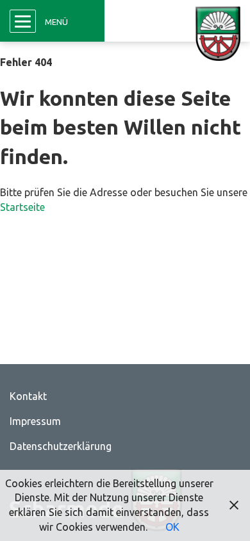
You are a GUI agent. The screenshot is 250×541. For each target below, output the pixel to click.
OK (172, 527)
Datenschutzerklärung (61, 446)
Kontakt (28, 396)
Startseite (22, 207)
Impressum (35, 421)
